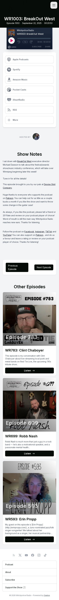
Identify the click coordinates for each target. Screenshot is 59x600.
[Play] (11, 40)
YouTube (7, 235)
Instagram (39, 231)
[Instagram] (39, 555)
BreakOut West (24, 161)
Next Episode (44, 267)
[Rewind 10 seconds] (18, 42)
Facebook (29, 231)
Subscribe (37, 46)
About (8, 572)
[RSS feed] (13, 555)
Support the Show (13, 587)
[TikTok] (45, 555)
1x (25, 42)
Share (47, 46)
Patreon (9, 198)
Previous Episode (13, 267)
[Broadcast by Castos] (12, 47)
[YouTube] (26, 555)
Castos (47, 595)
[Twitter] (20, 555)
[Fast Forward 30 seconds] (31, 42)
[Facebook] (32, 555)
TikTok (48, 231)
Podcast (9, 564)
